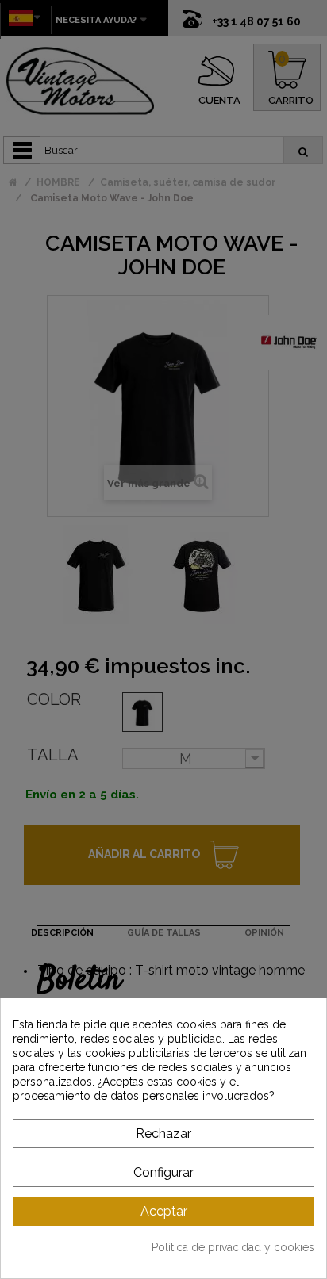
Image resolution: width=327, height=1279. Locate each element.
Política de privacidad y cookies (233, 1247)
